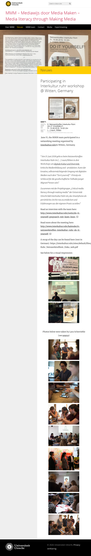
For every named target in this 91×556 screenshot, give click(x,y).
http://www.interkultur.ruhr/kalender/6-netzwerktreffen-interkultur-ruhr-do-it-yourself (60, 230)
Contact (41, 27)
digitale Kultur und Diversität (66, 164)
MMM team (30, 27)
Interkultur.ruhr (48, 145)
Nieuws (20, 27)
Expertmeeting (61, 27)
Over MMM (9, 27)
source (65, 335)
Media (49, 27)
